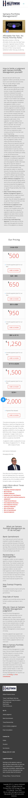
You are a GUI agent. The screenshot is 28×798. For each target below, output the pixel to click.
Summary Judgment (10, 506)
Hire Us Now (14, 270)
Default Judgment (9, 493)
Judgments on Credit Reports (12, 495)
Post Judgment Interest (11, 504)
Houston (5, 744)
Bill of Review (8, 491)
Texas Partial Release (10, 501)
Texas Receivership (8, 722)
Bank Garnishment (8, 718)
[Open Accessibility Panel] (3, 399)
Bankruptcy (6, 704)
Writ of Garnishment (10, 510)
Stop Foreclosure (7, 706)
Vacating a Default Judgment (12, 489)
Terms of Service (15, 776)
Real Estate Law (7, 702)
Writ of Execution (9, 508)
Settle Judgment (7, 714)
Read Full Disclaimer (16, 772)
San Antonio (6, 748)
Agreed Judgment (9, 512)
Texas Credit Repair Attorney (10, 698)
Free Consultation (7, 730)
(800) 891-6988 (11, 752)
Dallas (4, 740)
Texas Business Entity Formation (11, 700)
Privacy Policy (6, 776)
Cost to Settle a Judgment (10, 726)
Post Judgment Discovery (11, 502)
